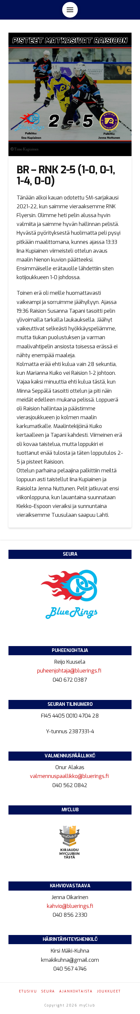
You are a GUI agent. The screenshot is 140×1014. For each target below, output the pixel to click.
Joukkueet (109, 991)
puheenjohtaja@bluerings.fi (70, 670)
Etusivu (28, 991)
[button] (70, 10)
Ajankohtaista (76, 991)
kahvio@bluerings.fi (70, 906)
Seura (48, 991)
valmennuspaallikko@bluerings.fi (70, 776)
